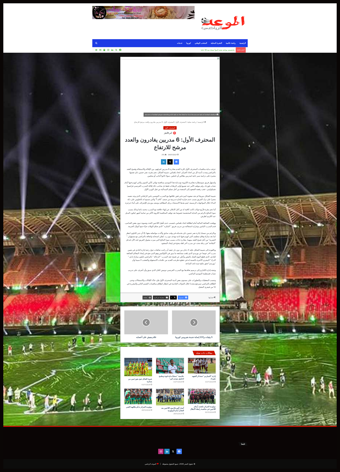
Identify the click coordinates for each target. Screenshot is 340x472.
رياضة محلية (191, 122)
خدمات (179, 43)
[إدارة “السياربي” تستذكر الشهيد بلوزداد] (202, 365)
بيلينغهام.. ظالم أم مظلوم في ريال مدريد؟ (219, 50)
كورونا (188, 43)
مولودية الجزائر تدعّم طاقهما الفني (139, 407)
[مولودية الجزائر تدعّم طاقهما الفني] (138, 396)
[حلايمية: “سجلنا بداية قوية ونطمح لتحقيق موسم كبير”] (170, 365)
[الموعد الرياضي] (223, 21)
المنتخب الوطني (201, 43)
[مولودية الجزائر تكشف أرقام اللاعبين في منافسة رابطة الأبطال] (202, 396)
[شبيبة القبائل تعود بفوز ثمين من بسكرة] (138, 367)
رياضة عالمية (231, 43)
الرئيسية (242, 43)
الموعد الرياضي (150, 464)
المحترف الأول (181, 122)
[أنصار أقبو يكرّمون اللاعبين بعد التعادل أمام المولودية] (170, 397)
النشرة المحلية (216, 43)
